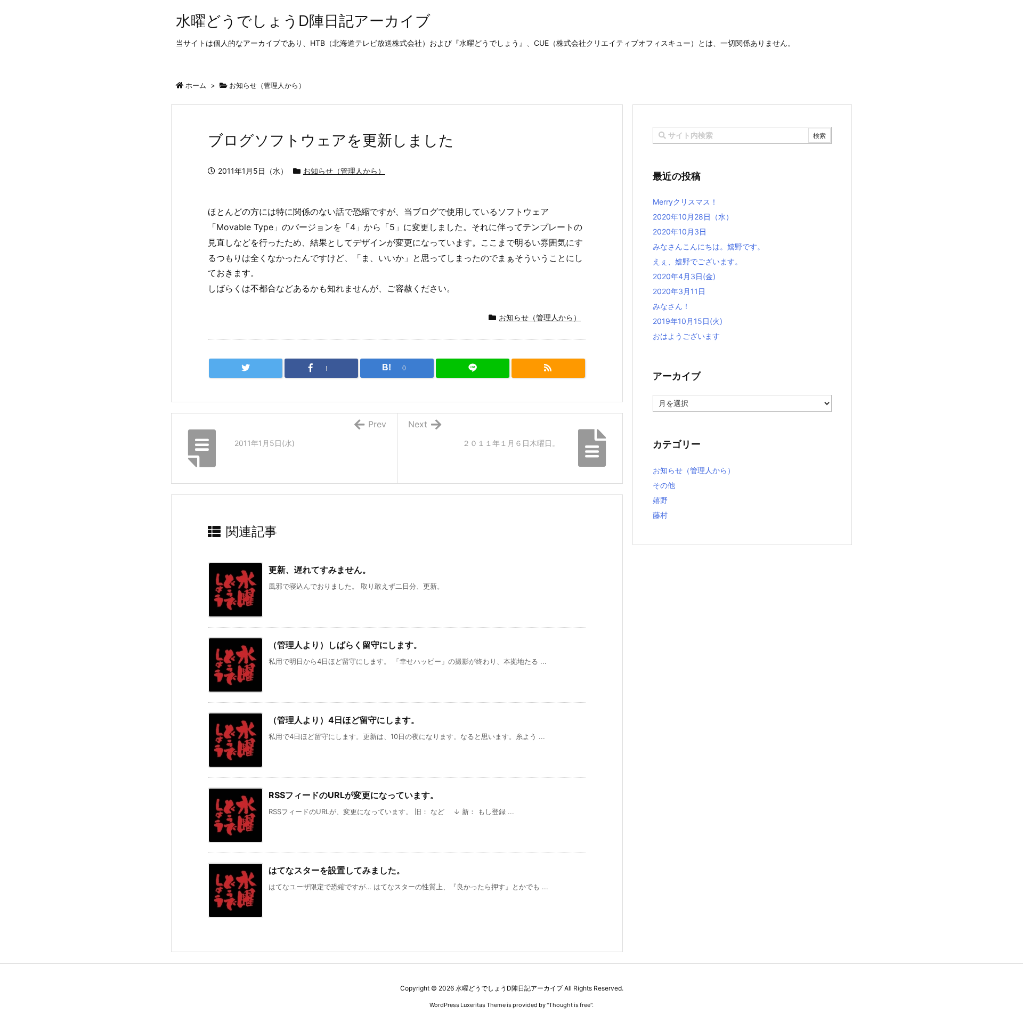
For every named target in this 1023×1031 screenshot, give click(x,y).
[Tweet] (245, 368)
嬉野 (660, 500)
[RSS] (548, 368)
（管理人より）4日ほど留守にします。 (344, 720)
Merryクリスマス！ (685, 201)
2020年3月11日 (679, 291)
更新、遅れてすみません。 (320, 569)
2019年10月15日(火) (687, 321)
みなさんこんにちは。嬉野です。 (709, 246)
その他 (664, 485)
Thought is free (569, 1005)
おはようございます (686, 335)
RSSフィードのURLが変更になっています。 (354, 795)
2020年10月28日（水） (693, 216)
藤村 (660, 514)
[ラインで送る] (472, 368)
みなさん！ (671, 306)
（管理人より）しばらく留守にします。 (345, 644)
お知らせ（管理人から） (267, 85)
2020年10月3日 (680, 231)
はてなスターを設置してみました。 (337, 870)
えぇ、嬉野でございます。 (697, 261)
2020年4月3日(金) (684, 276)
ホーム (195, 85)
